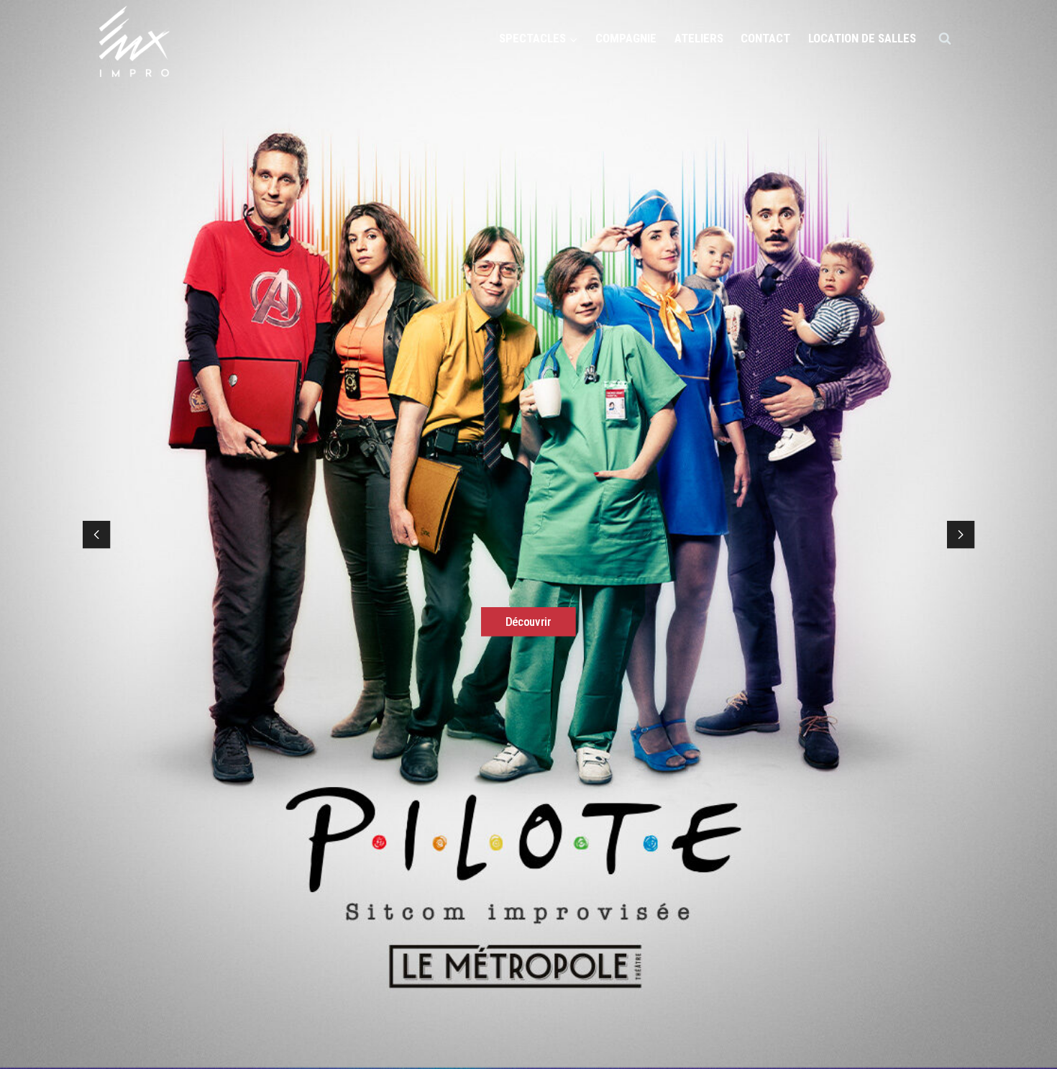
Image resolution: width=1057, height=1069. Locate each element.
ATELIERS (698, 38)
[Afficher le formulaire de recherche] (945, 39)
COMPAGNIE (625, 38)
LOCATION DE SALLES (862, 38)
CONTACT (765, 38)
